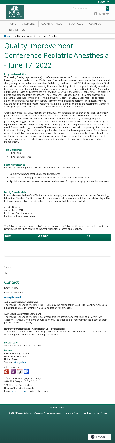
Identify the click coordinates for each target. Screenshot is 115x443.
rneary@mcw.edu (13, 297)
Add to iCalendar (20, 371)
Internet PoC (16, 29)
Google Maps (21, 362)
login (14, 391)
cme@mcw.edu (57, 407)
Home (12, 23)
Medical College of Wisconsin (29, 413)
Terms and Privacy (71, 413)
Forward (107, 13)
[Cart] (108, 3)
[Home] (15, 12)
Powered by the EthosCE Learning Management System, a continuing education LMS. (99, 437)
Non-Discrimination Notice (94, 413)
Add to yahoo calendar (13, 371)
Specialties (29, 23)
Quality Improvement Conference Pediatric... (36, 36)
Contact (11, 282)
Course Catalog (51, 23)
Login (102, 2)
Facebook (95, 13)
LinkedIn (103, 13)
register (24, 391)
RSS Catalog (75, 23)
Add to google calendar (7, 371)
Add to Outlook (26, 371)
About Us (95, 23)
